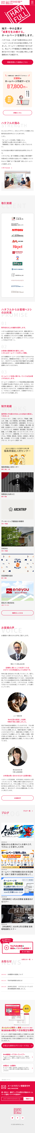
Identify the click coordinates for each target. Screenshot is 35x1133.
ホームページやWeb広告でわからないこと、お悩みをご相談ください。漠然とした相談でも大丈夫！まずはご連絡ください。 (16, 1056)
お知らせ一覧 (26, 959)
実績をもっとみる (17, 613)
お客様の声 (17, 798)
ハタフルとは (5, 168)
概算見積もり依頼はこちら (17, 62)
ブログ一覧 (27, 811)
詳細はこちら (17, 113)
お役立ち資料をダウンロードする (16, 1045)
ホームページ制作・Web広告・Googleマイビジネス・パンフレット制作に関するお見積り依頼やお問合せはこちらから (16, 1067)
